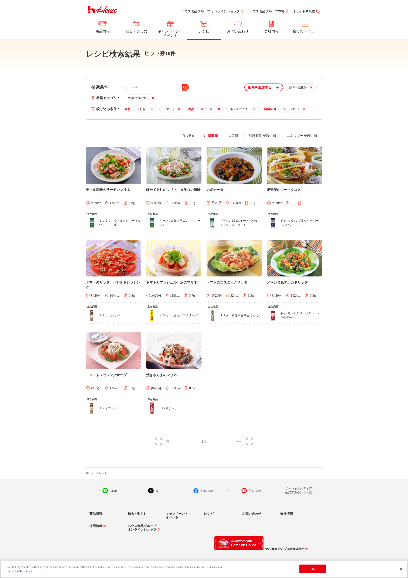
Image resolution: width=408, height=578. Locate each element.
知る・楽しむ (136, 31)
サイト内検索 (305, 11)
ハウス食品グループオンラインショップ (142, 527)
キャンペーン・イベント (170, 33)
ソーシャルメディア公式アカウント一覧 (298, 490)
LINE (109, 490)
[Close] (401, 569)
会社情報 (271, 31)
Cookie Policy (23, 570)
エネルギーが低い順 (301, 135)
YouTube (251, 490)
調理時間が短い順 (262, 135)
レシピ (203, 31)
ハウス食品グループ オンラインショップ (210, 11)
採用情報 (95, 526)
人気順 (233, 135)
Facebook (203, 490)
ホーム (90, 473)
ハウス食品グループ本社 (267, 11)
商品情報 (102, 31)
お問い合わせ (238, 31)
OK (313, 569)
